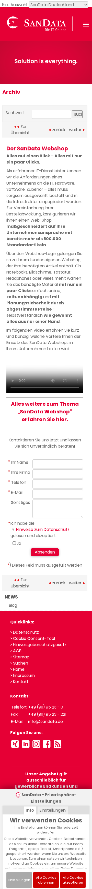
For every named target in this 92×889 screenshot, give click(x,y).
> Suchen (19, 663)
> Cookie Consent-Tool (32, 638)
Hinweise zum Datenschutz (42, 529)
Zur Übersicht (20, 130)
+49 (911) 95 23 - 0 (45, 707)
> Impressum (22, 675)
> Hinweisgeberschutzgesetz (38, 645)
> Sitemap (19, 657)
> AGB (15, 651)
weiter (75, 130)
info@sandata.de (45, 721)
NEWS (11, 597)
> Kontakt (19, 682)
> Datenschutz (24, 632)
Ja (19, 543)
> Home (17, 669)
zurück (58, 130)
